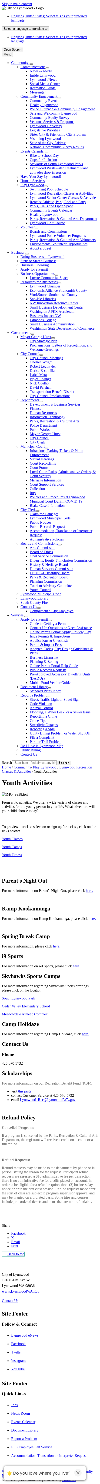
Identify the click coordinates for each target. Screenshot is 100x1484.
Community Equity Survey (49, 117)
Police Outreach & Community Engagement (62, 109)
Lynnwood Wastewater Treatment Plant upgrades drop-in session (59, 170)
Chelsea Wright (41, 362)
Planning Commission (46, 581)
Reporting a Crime (43, 716)
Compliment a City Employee (51, 611)
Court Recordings (43, 463)
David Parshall (40, 387)
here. (89, 891)
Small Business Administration (52, 324)
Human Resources (43, 413)
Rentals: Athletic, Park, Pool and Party (58, 202)
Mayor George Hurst (35, 337)
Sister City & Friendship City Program (58, 134)
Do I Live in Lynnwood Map (41, 746)
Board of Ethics (41, 552)
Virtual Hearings (42, 459)
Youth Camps (12, 847)
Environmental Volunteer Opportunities (58, 244)
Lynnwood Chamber (45, 286)
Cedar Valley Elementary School (26, 1006)
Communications (32, 67)
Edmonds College (43, 320)
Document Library (34, 687)
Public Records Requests (48, 527)
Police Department (43, 425)
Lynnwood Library (34, 598)
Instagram (18, 1361)
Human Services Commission (51, 569)
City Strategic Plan (43, 341)
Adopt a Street (40, 248)
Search (7, 762)
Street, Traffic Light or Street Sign (55, 699)
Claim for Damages (44, 514)
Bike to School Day (44, 155)
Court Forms (39, 468)
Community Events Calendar (51, 210)
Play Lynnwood (32, 185)
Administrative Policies (47, 539)
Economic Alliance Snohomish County (58, 290)
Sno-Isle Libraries (43, 299)
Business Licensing (34, 265)
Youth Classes (12, 839)
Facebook (18, 1344)
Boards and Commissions (48, 231)
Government (20, 333)
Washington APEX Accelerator (53, 311)
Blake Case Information (47, 505)
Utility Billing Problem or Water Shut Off (60, 733)
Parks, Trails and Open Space (51, 206)
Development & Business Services (55, 404)
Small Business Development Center (56, 307)
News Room (20, 1413)
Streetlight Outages (44, 725)
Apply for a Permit (34, 269)
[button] (50, 881)
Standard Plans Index (45, 691)
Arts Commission (42, 548)
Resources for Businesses (39, 282)
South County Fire (34, 602)
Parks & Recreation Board (49, 577)
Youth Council (40, 590)
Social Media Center (45, 84)
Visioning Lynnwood (45, 139)
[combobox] (25, 28)
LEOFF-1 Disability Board (50, 573)
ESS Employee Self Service (31, 1447)
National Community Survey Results (57, 147)
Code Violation (41, 704)
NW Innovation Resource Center (54, 303)
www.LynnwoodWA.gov (20, 1291)
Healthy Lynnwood (44, 105)
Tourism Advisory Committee (51, 586)
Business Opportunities (37, 274)
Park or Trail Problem (45, 742)
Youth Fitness (12, 855)
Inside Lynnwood (43, 75)
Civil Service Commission (49, 556)
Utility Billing (30, 750)
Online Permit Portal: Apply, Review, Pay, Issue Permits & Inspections (61, 634)
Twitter (16, 1352)
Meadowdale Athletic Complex (25, 1014)
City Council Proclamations (50, 396)
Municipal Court (32, 446)
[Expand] (31, 64)
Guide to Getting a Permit (48, 624)
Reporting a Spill (42, 729)
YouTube (18, 1369)
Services (17, 615)
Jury (33, 493)
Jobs (14, 1405)
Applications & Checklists (49, 640)
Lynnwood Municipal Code (50, 518)
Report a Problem (33, 695)
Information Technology (47, 417)
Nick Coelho (39, 383)
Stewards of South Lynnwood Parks (56, 164)
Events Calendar (32, 151)
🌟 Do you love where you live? (38, 1473)
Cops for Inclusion (43, 160)
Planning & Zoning (44, 662)
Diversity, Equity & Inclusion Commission (61, 560)
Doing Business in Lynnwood (42, 257)
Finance (35, 408)
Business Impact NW (45, 316)
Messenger (38, 92)
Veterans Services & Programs (52, 122)
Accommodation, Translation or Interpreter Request (49, 1456)
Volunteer (27, 227)
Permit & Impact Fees (46, 645)
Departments (29, 400)
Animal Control (41, 708)
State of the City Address (48, 143)
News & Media (41, 71)
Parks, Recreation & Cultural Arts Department (63, 219)
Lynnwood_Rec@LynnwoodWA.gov (48, 1100)
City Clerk (37, 442)
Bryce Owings (40, 379)
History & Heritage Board (49, 565)
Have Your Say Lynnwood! (40, 177)
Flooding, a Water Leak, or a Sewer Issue (60, 712)
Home (6, 767)
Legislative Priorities (45, 130)
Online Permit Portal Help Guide (54, 666)
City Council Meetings (46, 358)
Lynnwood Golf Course (47, 223)
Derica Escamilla (42, 371)
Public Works (40, 430)
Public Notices (40, 522)
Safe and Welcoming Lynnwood (53, 113)
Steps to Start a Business (38, 261)
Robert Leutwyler (43, 366)
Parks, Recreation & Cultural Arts (54, 421)
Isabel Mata (38, 375)
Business (17, 252)
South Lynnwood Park (18, 998)
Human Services (32, 181)
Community (22, 767)
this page (24, 1091)
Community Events (44, 101)
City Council (29, 354)
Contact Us (28, 607)
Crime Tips (38, 721)
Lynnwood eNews (43, 80)
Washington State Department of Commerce (62, 328)
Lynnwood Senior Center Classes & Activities (63, 198)
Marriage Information (45, 480)
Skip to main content (17, 4)
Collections (38, 489)
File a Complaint (42, 737)
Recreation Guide (43, 88)
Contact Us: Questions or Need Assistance (61, 628)
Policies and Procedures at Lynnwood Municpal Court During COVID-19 (57, 499)
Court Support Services (47, 484)
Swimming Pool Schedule (49, 189)
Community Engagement (38, 96)
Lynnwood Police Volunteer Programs (58, 236)
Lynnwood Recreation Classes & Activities (61, 193)
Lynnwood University (46, 126)
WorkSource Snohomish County (53, 295)
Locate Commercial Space (49, 278)
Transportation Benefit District (52, 392)
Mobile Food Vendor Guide (50, 683)
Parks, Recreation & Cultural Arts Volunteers (63, 240)
